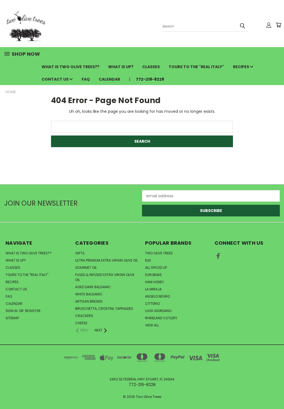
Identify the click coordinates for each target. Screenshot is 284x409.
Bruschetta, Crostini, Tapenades (104, 308)
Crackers (84, 315)
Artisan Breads (89, 301)
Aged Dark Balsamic (93, 287)
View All (152, 325)
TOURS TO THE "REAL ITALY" (196, 67)
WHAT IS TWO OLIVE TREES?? (70, 67)
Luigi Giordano (158, 310)
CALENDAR (109, 79)
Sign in (12, 310)
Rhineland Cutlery (161, 318)
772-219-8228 (150, 79)
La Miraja (153, 289)
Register (32, 310)
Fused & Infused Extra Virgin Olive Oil (105, 277)
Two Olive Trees (159, 253)
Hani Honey (154, 282)
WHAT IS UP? (120, 67)
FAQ (86, 79)
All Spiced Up (156, 267)
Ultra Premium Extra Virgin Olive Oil (106, 260)
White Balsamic (89, 294)
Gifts (80, 253)
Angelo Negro (157, 296)
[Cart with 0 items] (278, 25)
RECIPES (241, 67)
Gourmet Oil (86, 267)
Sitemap (12, 318)
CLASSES (151, 67)
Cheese (81, 323)
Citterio (152, 303)
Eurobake (153, 274)
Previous (275, 391)
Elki (148, 260)
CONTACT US (55, 79)
